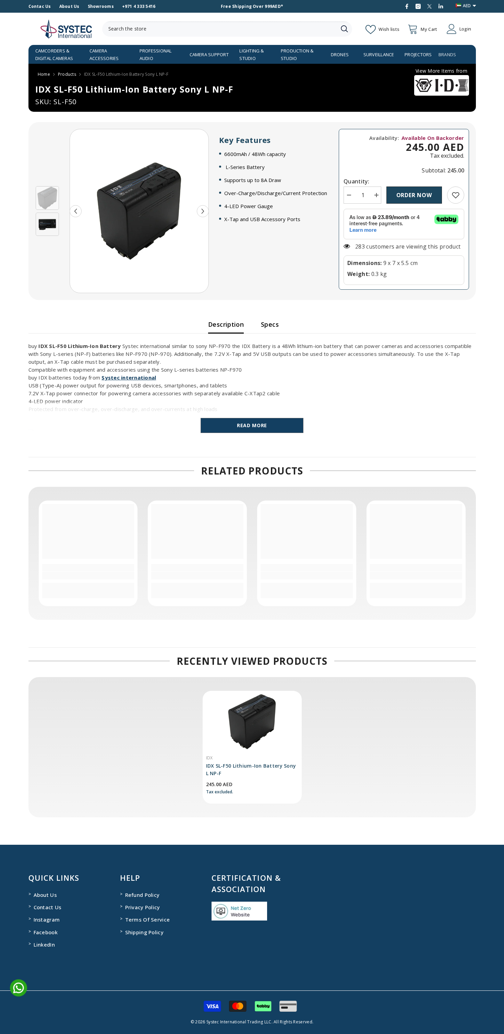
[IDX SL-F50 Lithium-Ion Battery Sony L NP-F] (252, 721)
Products (67, 74)
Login (465, 29)
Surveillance (378, 54)
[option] (139, 211)
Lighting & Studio (251, 54)
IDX (209, 758)
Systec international (128, 377)
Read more (252, 425)
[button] (76, 211)
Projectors (418, 54)
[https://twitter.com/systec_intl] (429, 6)
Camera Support (209, 54)
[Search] (227, 29)
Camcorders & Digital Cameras (54, 54)
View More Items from (441, 71)
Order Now (414, 195)
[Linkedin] (440, 6)
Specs (270, 324)
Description (226, 324)
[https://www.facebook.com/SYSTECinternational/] (406, 6)
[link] (455, 195)
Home (44, 74)
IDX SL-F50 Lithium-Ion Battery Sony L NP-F (251, 769)
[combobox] (219, 29)
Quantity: (356, 181)
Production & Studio (297, 54)
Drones (340, 54)
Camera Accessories (104, 54)
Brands (447, 54)
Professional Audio (156, 54)
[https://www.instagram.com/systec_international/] (418, 6)
